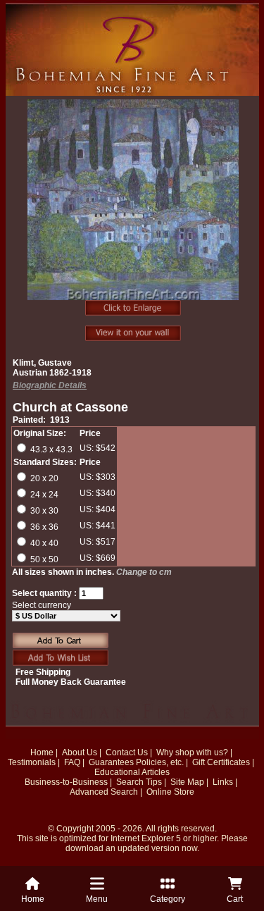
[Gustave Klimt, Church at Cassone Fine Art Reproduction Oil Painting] (133, 207)
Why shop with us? (192, 752)
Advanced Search (104, 792)
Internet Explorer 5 (146, 838)
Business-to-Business (66, 782)
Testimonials (32, 762)
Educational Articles (132, 772)
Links (223, 782)
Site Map (187, 782)
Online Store (170, 792)
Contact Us (127, 752)
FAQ (72, 762)
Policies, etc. (160, 762)
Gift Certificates (221, 762)
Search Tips (139, 782)
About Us (79, 752)
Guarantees (111, 762)
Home (42, 752)
